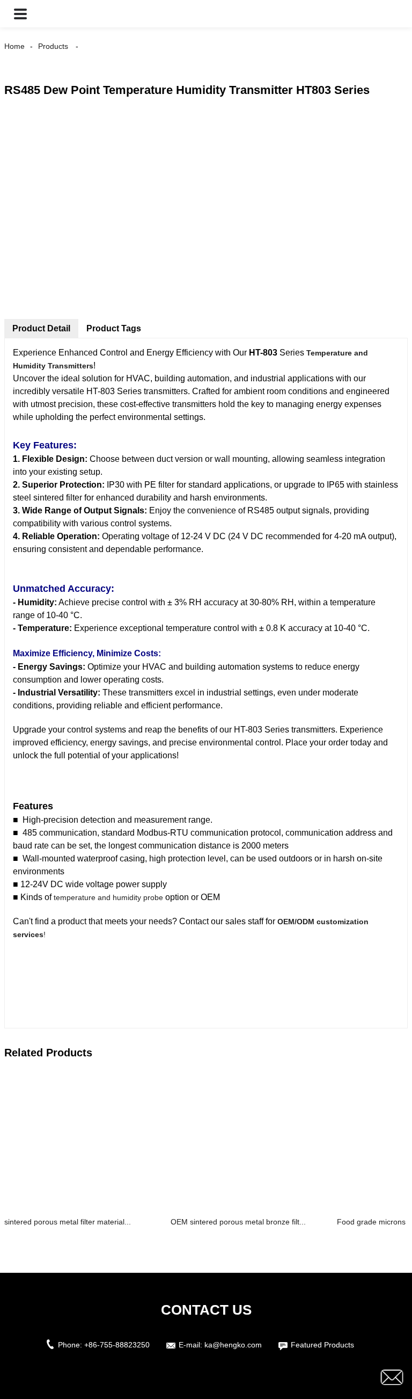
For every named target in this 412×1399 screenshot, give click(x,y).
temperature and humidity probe (108, 897)
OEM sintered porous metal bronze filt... (238, 1221)
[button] (20, 13)
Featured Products (322, 1344)
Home (14, 46)
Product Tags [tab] (113, 328)
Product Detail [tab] (41, 328)
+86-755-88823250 (117, 1344)
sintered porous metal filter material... (67, 1221)
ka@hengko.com (233, 1344)
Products (53, 46)
